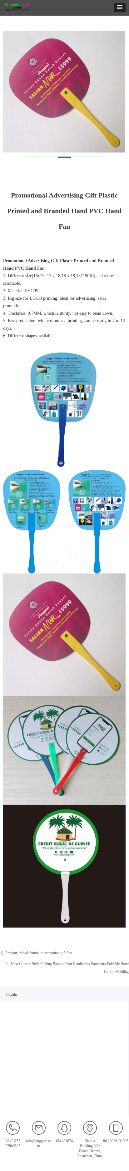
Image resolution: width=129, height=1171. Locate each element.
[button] (120, 7)
